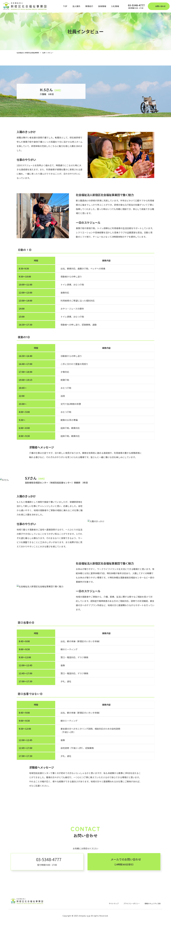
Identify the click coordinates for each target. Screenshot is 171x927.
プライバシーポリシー (131, 903)
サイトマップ (114, 903)
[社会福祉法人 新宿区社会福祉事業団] (25, 6)
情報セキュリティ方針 (153, 903)
